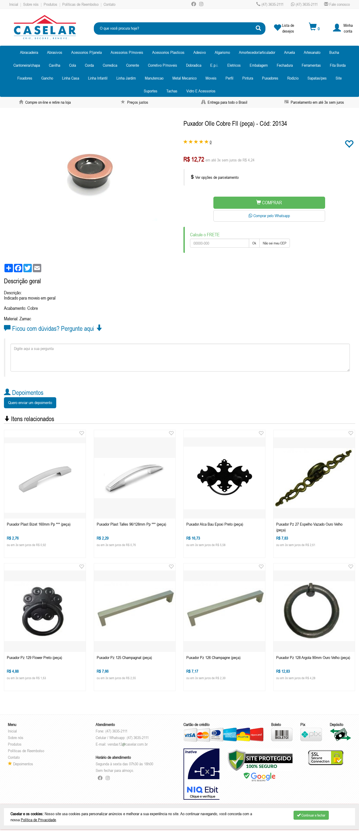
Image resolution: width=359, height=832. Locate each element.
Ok (254, 243)
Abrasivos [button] (54, 52)
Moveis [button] (211, 78)
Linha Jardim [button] (126, 78)
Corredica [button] (110, 65)
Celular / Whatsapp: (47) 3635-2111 (122, 737)
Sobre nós (31, 4)
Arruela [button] (289, 52)
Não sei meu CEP (274, 243)
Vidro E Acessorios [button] (201, 90)
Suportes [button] (150, 90)
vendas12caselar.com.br (127, 744)
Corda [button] (89, 65)
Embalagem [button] (259, 65)
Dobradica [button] (193, 65)
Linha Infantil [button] (97, 78)
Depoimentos (22, 763)
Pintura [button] (247, 78)
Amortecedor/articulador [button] (257, 52)
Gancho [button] (47, 78)
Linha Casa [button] (70, 78)
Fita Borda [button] (338, 65)
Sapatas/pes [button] (317, 78)
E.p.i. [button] (214, 65)
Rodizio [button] (293, 78)
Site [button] (339, 78)
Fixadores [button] (24, 78)
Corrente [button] (132, 65)
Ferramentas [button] (311, 65)
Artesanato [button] (312, 52)
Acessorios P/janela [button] (86, 52)
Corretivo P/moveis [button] (162, 65)
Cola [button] (72, 65)
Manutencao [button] (154, 78)
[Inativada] (201, 774)
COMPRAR (271, 202)
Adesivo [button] (199, 52)
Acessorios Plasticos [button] (168, 52)
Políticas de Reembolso (80, 4)
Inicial (13, 4)
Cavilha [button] (54, 65)
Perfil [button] (229, 78)
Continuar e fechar (313, 815)
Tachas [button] (171, 90)
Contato (109, 4)
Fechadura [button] (285, 65)
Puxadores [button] (270, 78)
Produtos (50, 4)
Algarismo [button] (222, 52)
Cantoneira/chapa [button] (26, 65)
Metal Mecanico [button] (184, 78)
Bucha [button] (334, 52)
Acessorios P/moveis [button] (127, 52)
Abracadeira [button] (29, 52)
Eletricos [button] (234, 65)
